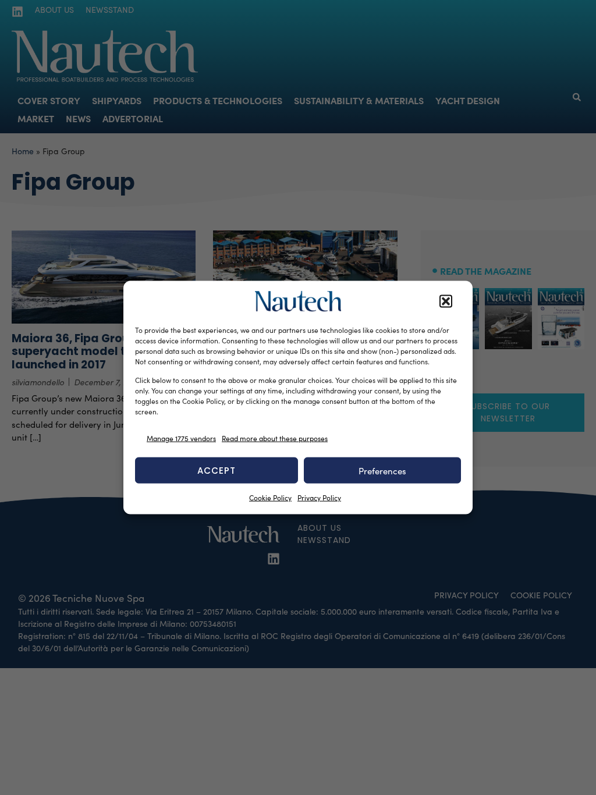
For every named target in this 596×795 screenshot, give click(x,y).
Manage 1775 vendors (181, 437)
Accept (216, 470)
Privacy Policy (319, 497)
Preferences (382, 470)
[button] (446, 301)
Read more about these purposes (275, 437)
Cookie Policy (270, 497)
